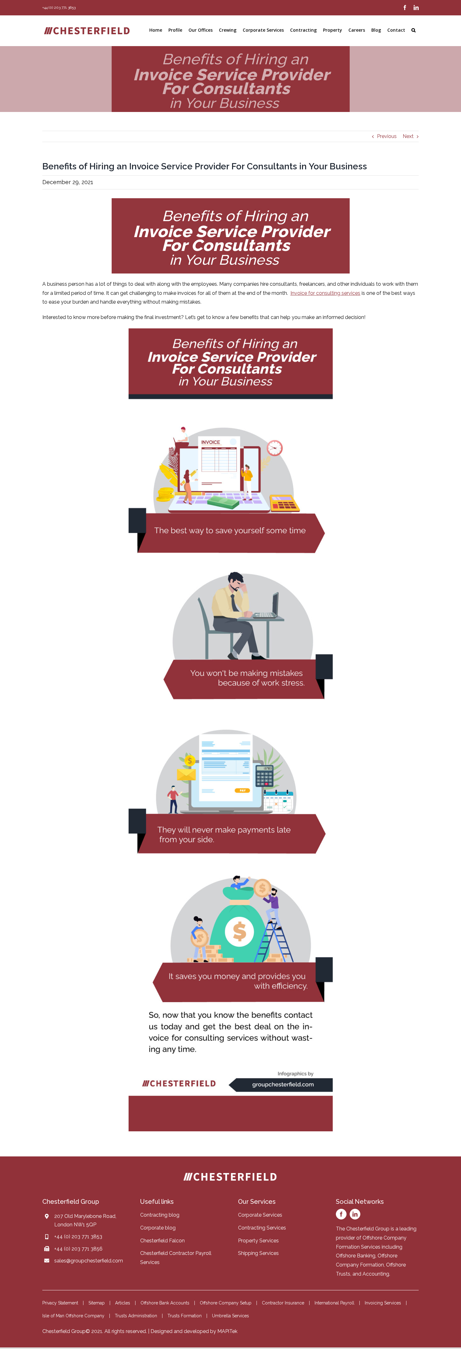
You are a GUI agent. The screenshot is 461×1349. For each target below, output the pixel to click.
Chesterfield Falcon (162, 1241)
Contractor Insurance (283, 1302)
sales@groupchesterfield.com (88, 1261)
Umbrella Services (230, 1315)
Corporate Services (260, 1215)
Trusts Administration (136, 1315)
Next (408, 136)
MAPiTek (227, 1331)
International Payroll (334, 1302)
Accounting (376, 1274)
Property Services (258, 1241)
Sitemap (96, 1302)
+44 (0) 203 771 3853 (78, 1237)
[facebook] (341, 1214)
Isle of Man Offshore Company (73, 1315)
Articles (122, 1302)
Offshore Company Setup (226, 1302)
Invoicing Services (383, 1302)
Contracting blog (159, 1215)
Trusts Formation (184, 1315)
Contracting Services (262, 1228)
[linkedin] (355, 1214)
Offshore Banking (355, 1256)
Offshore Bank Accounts (164, 1302)
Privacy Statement (60, 1302)
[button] (413, 30)
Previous (387, 136)
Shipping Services (258, 1253)
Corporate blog (158, 1228)
